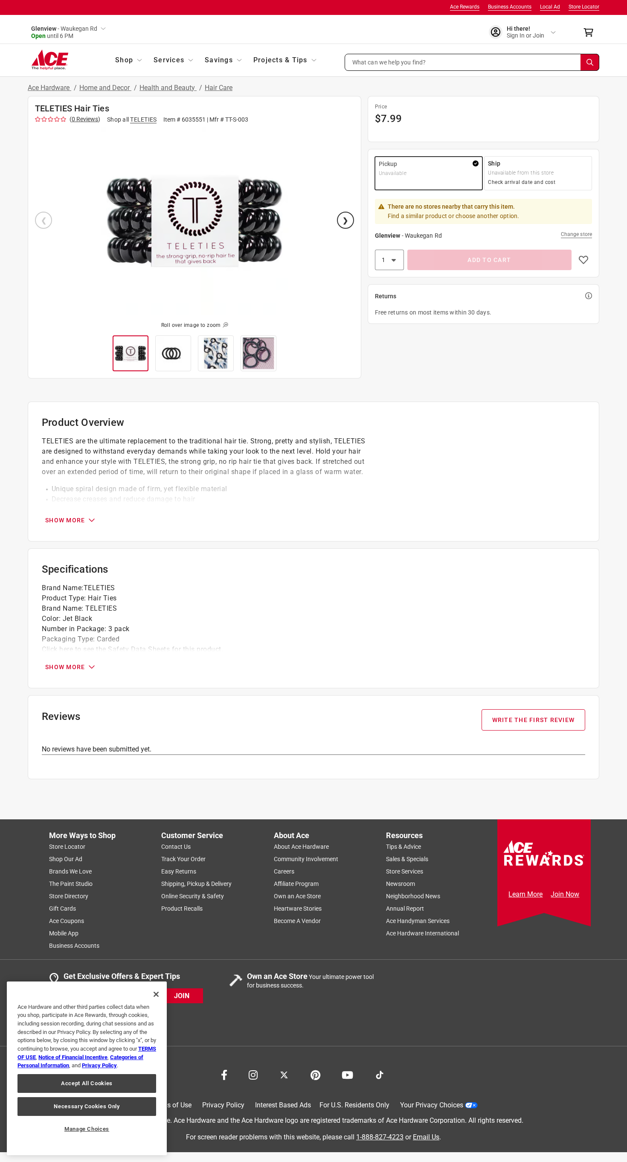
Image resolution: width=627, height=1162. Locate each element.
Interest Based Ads (283, 1105)
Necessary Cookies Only (86, 1106)
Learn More (525, 894)
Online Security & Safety (192, 896)
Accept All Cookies (87, 1083)
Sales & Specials (407, 859)
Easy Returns (178, 871)
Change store (576, 234)
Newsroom (400, 883)
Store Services (404, 871)
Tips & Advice (403, 846)
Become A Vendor (297, 920)
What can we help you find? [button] (389, 61)
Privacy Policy (223, 1105)
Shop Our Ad (65, 859)
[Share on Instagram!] (253, 1074)
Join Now (565, 894)
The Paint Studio (71, 883)
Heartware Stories (298, 908)
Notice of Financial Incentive (72, 1057)
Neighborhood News (413, 896)
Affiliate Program (296, 883)
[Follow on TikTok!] (379, 1074)
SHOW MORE (65, 520)
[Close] (156, 994)
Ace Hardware (49, 88)
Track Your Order (183, 859)
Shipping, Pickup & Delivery (196, 883)
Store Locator (584, 7)
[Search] (590, 62)
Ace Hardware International (422, 933)
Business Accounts (509, 7)
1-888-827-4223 (379, 1137)
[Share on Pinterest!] (315, 1074)
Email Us (426, 1137)
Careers (284, 871)
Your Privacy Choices (431, 1105)
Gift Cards (62, 908)
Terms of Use (172, 1105)
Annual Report (405, 908)
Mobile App (63, 933)
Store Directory (68, 896)
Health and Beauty (168, 88)
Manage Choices (86, 1129)
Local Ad (550, 7)
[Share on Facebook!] (224, 1074)
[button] (472, 62)
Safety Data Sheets (139, 649)
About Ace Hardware (301, 846)
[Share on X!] (284, 1074)
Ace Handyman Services (418, 920)
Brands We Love (70, 871)
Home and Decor (105, 88)
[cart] (591, 32)
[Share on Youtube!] (347, 1074)
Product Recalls (182, 908)
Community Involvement (306, 859)
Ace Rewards (464, 7)
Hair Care (218, 88)
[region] (87, 1068)
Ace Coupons (66, 920)
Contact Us (176, 846)
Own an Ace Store (297, 896)
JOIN (181, 995)
